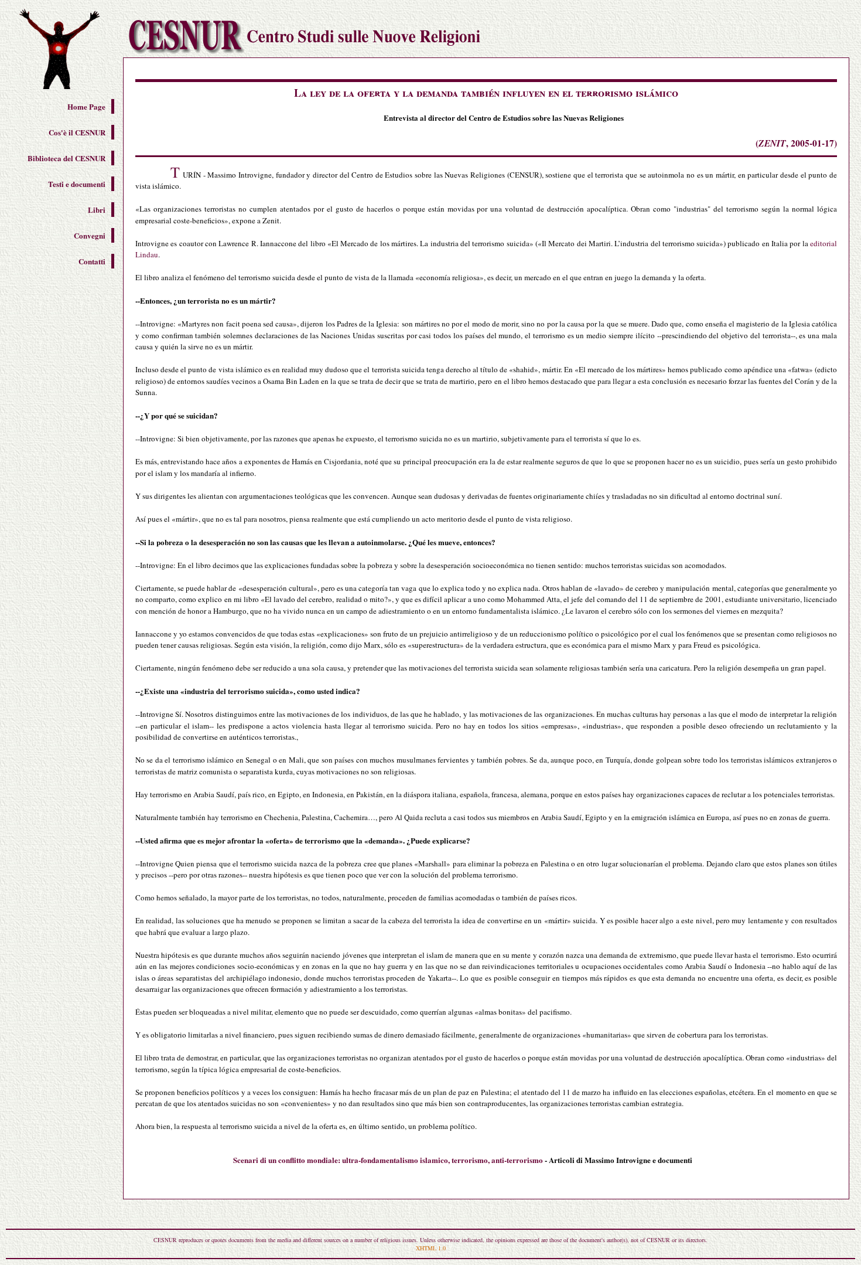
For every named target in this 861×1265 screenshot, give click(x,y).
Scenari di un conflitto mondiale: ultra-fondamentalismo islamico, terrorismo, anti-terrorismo (388, 1159)
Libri (96, 209)
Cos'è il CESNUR (77, 132)
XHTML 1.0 (431, 1248)
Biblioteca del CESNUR (66, 158)
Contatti (91, 261)
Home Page (86, 106)
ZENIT (772, 143)
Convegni (89, 235)
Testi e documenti (76, 183)
